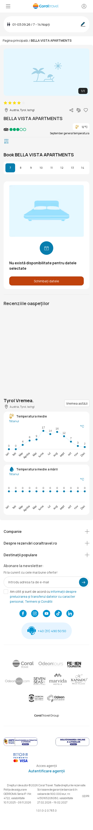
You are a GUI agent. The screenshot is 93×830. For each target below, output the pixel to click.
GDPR (85, 796)
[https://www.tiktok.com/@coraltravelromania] (58, 614)
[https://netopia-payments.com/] (20, 761)
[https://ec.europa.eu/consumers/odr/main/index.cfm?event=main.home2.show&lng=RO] (72, 745)
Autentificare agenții (46, 770)
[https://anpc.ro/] (20, 745)
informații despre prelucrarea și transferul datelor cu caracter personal (43, 596)
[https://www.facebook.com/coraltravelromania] (23, 614)
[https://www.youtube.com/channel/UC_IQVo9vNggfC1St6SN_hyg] (46, 614)
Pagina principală (15, 40)
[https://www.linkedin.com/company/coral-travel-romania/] (70, 614)
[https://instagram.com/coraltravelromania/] (34, 614)
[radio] (5, 103)
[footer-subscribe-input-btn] (83, 582)
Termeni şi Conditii (38, 601)
